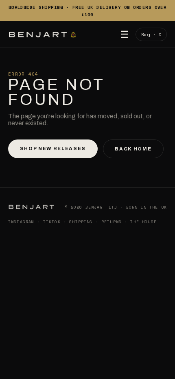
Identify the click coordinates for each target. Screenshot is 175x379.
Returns (111, 221)
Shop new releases (53, 148)
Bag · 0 (151, 34)
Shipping (80, 221)
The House (143, 221)
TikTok (52, 221)
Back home (133, 148)
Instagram (21, 221)
